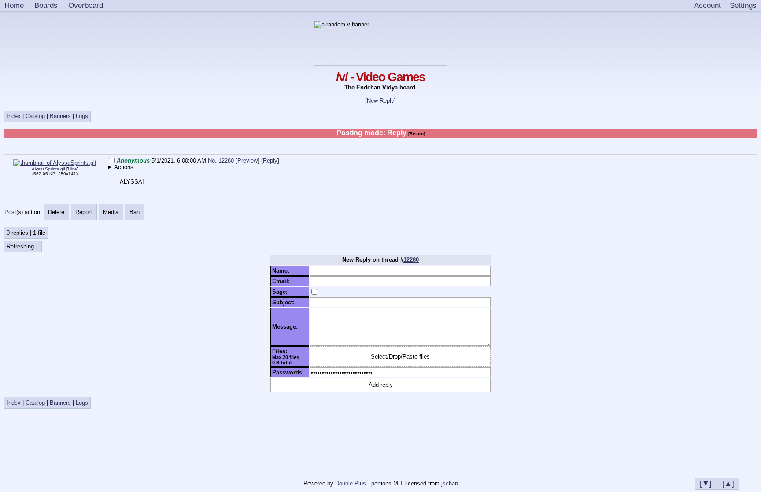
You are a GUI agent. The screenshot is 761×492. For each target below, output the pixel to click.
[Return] (416, 133)
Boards (46, 5)
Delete (56, 212)
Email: (282, 281)
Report (83, 212)
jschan (449, 483)
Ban (134, 212)
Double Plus (350, 483)
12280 (411, 259)
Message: (286, 326)
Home (14, 5)
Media (110, 212)
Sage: (281, 292)
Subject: (285, 302)
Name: (282, 270)
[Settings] (743, 5)
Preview (247, 160)
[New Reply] (380, 100)
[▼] (706, 483)
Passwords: (289, 372)
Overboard (85, 5)
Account (707, 5)
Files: (281, 351)
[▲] (728, 483)
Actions (123, 167)
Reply (270, 160)
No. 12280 (222, 160)
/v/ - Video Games (380, 77)
